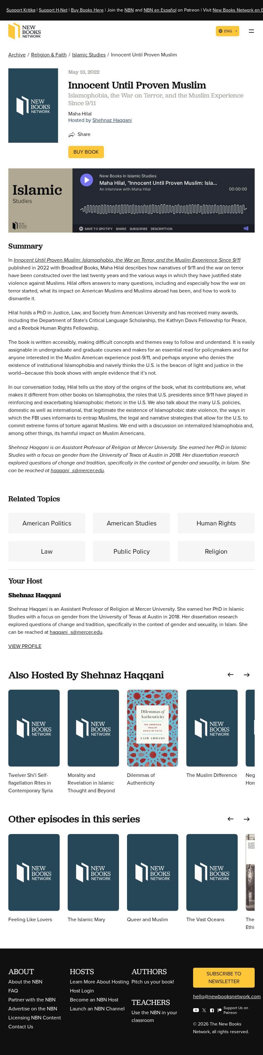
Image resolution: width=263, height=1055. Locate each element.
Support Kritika (20, 10)
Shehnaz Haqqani (112, 120)
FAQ (13, 990)
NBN (129, 10)
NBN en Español (160, 10)
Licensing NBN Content (34, 1017)
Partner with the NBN (31, 999)
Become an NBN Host (94, 999)
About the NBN (25, 981)
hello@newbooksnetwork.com (227, 996)
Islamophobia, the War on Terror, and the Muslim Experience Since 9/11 (161, 260)
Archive (17, 54)
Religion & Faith (49, 54)
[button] (231, 674)
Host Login (82, 990)
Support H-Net (53, 10)
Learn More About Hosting (99, 981)
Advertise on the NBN (32, 1008)
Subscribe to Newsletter (224, 977)
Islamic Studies (89, 54)
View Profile (24, 646)
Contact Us (20, 1026)
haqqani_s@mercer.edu (77, 470)
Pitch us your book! (153, 981)
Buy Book (86, 152)
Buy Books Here (87, 10)
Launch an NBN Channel (97, 1008)
